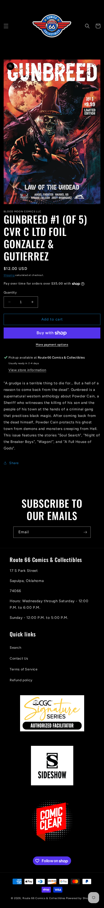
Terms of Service (24, 669)
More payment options (52, 344)
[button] (6, 26)
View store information (27, 370)
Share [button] (14, 463)
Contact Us (19, 658)
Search (16, 648)
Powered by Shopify (79, 898)
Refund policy (21, 680)
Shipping (9, 275)
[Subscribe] (85, 532)
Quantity (10, 292)
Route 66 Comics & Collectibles (43, 898)
